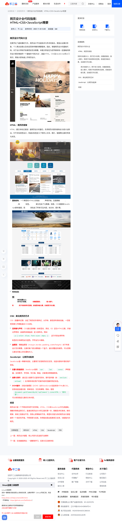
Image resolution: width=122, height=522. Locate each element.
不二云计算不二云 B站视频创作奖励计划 (14, 513)
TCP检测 (102, 492)
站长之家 (74, 492)
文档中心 (91, 4)
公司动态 (103, 482)
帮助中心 (89, 478)
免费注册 (117, 4)
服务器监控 (74, 497)
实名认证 (61, 478)
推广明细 (75, 482)
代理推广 (75, 478)
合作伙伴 (75, 474)
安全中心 (61, 474)
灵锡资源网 (85, 497)
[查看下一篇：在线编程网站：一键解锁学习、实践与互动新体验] (3, 259)
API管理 (61, 482)
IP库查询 (65, 492)
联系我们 (103, 478)
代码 (60, 430)
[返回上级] (3, 274)
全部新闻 (11, 11)
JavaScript (51, 430)
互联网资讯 (21, 11)
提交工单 (61, 486)
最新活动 (26, 3)
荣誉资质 (103, 486)
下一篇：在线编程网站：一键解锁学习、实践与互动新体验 (31, 441)
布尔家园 (95, 497)
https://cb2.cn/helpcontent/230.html (15, 498)
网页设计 (26, 430)
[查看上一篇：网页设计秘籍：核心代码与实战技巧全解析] (3, 251)
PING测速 (93, 492)
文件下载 (89, 482)
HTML (35, 430)
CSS (42, 430)
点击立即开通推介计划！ (9, 508)
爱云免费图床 (63, 497)
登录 (109, 4)
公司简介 (103, 474)
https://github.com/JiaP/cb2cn (21, 500)
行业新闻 (89, 474)
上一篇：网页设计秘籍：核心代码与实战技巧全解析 (29, 436)
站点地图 (83, 492)
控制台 (101, 4)
